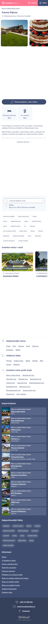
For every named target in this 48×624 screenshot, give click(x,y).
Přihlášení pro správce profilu (12, 575)
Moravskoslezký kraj (13, 390)
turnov (5, 221)
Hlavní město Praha (13, 375)
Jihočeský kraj (11, 379)
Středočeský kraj (10, 16)
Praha (8, 346)
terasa (31, 540)
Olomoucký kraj (24, 386)
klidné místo (23, 231)
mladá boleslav (36, 221)
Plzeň (28, 346)
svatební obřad (32, 536)
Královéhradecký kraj (36, 383)
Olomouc (35, 346)
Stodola (35, 361)
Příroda (8, 361)
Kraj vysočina (21, 394)
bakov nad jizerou (23, 216)
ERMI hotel (15, 502)
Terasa (8, 364)
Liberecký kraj (9, 273)
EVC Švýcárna (16, 493)
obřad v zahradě (8, 545)
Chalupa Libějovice (18, 484)
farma (5, 226)
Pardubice (9, 350)
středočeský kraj (16, 221)
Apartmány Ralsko (11, 276)
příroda (40, 231)
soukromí (6, 536)
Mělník (18, 350)
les (25, 226)
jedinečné (6, 236)
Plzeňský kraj (23, 379)
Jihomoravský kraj (29, 390)
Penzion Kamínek (17, 448)
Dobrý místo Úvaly (18, 411)
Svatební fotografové (9, 589)
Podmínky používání (9, 567)
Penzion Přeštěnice (18, 511)
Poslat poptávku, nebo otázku (26, 102)
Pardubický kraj (11, 386)
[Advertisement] (24, 73)
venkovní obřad (23, 241)
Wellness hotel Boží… (19, 475)
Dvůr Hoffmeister (17, 420)
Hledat (34, 3)
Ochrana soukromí (8, 571)
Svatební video (7, 592)
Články (4, 557)
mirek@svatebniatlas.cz (26, 606)
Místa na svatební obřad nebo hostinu (15, 578)
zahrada (32, 226)
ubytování (38, 236)
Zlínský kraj (10, 394)
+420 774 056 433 (26, 602)
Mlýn (41, 361)
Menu (45, 3)
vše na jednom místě (9, 231)
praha (22, 536)
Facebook (26, 611)
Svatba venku (18, 361)
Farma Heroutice (17, 457)
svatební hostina (15, 226)
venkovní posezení (9, 241)
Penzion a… (15, 439)
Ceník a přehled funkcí (10, 564)
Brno (14, 346)
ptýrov (26, 221)
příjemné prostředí (18, 236)
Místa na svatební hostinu (11, 585)
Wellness (16, 364)
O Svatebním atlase (9, 560)
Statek (28, 361)
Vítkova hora (16, 430)
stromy (33, 231)
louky (29, 236)
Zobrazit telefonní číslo (17, 201)
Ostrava (21, 346)
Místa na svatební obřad (10, 582)
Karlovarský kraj (35, 379)
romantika (35, 531)
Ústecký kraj (10, 383)
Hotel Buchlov (16, 466)
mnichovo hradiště (8, 216)
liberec (35, 216)
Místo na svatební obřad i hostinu (11, 8)
